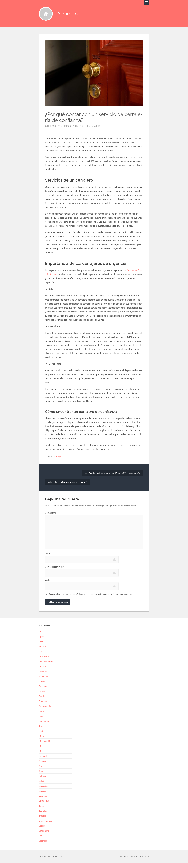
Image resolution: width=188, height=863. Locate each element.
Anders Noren (133, 856)
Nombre (49, 553)
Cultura (42, 666)
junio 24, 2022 (52, 126)
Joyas (41, 726)
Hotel (41, 716)
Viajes (42, 835)
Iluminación (44, 721)
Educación (43, 681)
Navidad (43, 756)
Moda (41, 746)
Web (47, 580)
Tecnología (44, 811)
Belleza (42, 646)
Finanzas (43, 701)
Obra (41, 766)
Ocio (41, 771)
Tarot (41, 806)
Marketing (44, 736)
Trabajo (42, 815)
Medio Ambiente (46, 741)
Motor (42, 751)
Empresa (43, 686)
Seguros (42, 791)
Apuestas (43, 636)
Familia (42, 696)
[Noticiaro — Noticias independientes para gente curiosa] (46, 14)
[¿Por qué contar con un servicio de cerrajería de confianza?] (94, 73)
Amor (41, 631)
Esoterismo (44, 691)
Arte (41, 641)
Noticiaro (68, 13)
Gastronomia (45, 706)
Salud (41, 781)
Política (42, 776)
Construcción (45, 656)
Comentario (50, 513)
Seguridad (43, 786)
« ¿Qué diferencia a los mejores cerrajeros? (67, 482)
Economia (43, 676)
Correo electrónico (54, 567)
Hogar (59, 456)
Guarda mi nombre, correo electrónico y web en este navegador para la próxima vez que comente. (90, 594)
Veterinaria (44, 830)
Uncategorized (45, 821)
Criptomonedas (46, 661)
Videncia (43, 841)
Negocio (42, 761)
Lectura (42, 731)
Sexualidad (44, 801)
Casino (42, 651)
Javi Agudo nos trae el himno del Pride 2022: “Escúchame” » (112, 472)
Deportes (43, 671)
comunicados (71, 126)
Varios (42, 826)
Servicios (43, 796)
